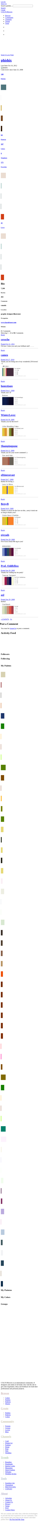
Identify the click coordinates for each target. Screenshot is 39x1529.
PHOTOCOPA (10, 1487)
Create (3, 10)
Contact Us (9, 1502)
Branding (8, 1462)
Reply (3, 335)
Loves (3, 227)
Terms (7, 1506)
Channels (8, 19)
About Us (8, 1500)
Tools (7, 23)
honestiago (7, 386)
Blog (7, 1432)
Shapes (7, 1404)
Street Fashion (10, 1470)
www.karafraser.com (8, 322)
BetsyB (5, 503)
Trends (7, 21)
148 (2, 74)
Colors (3, 149)
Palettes (3, 79)
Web (6, 1451)
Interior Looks (10, 1466)
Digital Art (8, 1443)
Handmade (9, 1464)
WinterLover (8, 415)
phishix (6, 60)
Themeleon (9, 1485)
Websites (8, 1472)
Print (6, 1449)
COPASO (8, 1489)
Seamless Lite (10, 1483)
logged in (13, 628)
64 (2, 135)
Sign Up (4, 4)
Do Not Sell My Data (17, 1519)
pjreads (5, 534)
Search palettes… (7, 6)
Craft (7, 1441)
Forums (7, 1426)
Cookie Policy (10, 1510)
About (4, 1493)
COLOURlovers (6, 12)
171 (2, 162)
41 (2, 223)
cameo (4, 355)
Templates (4, 158)
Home (7, 1447)
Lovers (7, 1430)
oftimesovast (8, 474)
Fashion (8, 1445)
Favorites (4, 167)
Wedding (8, 1453)
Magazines (9, 1468)
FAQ (7, 1508)
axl (2, 594)
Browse (8, 16)
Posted (8, 344)
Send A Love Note (7, 55)
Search (3, 8)
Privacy (7, 1504)
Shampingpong (9, 446)
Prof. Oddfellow (10, 565)
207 (2, 144)
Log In (3, 2)
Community (9, 17)
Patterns (3, 139)
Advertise (8, 1498)
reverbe (5, 339)
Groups (7, 1428)
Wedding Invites (10, 1474)
